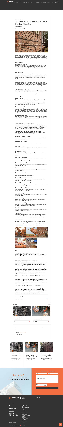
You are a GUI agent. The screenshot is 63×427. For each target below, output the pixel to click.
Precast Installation (25, 411)
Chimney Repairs (24, 414)
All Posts (14, 12)
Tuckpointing (24, 413)
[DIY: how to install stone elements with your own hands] (22, 311)
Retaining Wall (24, 417)
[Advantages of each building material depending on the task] (41, 311)
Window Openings (25, 418)
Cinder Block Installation (26, 410)
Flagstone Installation (25, 407)
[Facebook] (9, 406)
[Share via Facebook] (15, 296)
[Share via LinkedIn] (20, 296)
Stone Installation (24, 405)
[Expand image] (20, 232)
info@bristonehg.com (12, 422)
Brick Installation (24, 406)
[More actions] (47, 19)
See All (49, 304)
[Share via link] (22, 296)
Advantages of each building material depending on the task (40, 318)
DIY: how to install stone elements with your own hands (21, 318)
